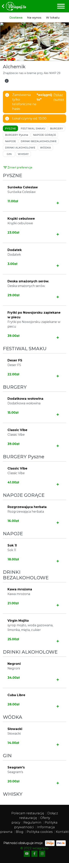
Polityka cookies (40, 832)
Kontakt (62, 832)
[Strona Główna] (13, 6)
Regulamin (32, 822)
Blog (19, 832)
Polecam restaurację (27, 813)
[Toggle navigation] (60, 6)
